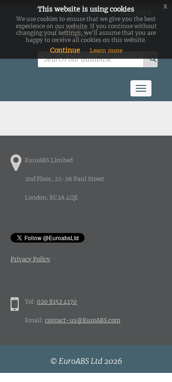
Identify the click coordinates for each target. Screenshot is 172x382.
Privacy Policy (30, 259)
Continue (65, 50)
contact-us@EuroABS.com (82, 320)
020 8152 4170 (57, 301)
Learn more (106, 50)
